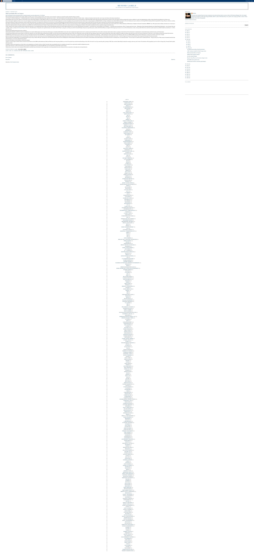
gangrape (127, 435)
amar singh (127, 363)
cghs (127, 391)
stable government (127, 526)
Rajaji (127, 156)
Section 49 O (127, 327)
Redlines (127, 315)
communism (127, 396)
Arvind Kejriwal (127, 141)
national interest (127, 475)
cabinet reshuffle (128, 384)
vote (127, 543)
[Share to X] (23, 49)
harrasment (127, 440)
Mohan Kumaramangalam (128, 267)
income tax (127, 451)
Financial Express (22, 27)
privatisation (127, 488)
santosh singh (127, 512)
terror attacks (127, 531)
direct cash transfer (127, 415)
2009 (188, 70)
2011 (188, 67)
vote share (128, 545)
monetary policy (127, 472)
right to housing (127, 502)
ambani (128, 364)
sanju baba (128, 510)
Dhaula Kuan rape (127, 222)
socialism (127, 187)
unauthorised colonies (127, 537)
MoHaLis (127, 264)
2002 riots (127, 134)
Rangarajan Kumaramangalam (127, 312)
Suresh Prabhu (128, 335)
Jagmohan (127, 246)
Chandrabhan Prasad (127, 207)
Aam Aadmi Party (127, 112)
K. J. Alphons (127, 250)
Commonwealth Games (127, 216)
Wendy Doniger (127, 349)
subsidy (127, 527)
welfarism (127, 548)
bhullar (127, 375)
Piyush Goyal (127, 298)
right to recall (127, 504)
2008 (188, 72)
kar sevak (127, 458)
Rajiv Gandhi (127, 311)
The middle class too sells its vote (193, 59)
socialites (127, 523)
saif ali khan (127, 508)
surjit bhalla (127, 133)
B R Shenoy (127, 200)
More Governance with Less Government (127, 268)
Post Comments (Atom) (15, 62)
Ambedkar (127, 140)
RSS (127, 305)
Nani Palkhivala (127, 279)
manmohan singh (127, 123)
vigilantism (127, 541)
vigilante (127, 539)
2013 (188, 64)
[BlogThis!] (21, 49)
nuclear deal (127, 126)
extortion (127, 426)
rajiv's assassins (127, 495)
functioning (127, 433)
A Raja (127, 137)
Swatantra (128, 108)
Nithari (128, 287)
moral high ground (127, 473)
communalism (127, 395)
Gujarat (127, 152)
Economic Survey (127, 229)
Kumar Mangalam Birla (127, 255)
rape (127, 129)
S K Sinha (127, 319)
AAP (128, 194)
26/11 (127, 191)
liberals (127, 176)
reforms (127, 497)
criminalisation (127, 403)
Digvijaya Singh (127, 148)
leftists (127, 462)
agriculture (127, 359)
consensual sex (127, 400)
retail (127, 501)
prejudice (127, 486)
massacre (127, 468)
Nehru (127, 282)
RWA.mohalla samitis (127, 306)
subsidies (127, 130)
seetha (194, 13)
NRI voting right (127, 276)
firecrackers (127, 428)
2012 (188, 65)
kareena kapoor (127, 459)
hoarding (127, 444)
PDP (127, 291)
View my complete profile (190, 19)
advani (127, 356)
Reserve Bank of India (127, 317)
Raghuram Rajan (127, 308)
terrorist (127, 532)
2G (127, 136)
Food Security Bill (127, 151)
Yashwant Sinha (127, 352)
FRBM (127, 232)
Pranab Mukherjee (128, 300)
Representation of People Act (128, 316)
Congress (127, 144)
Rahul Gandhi (31, 50)
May (188, 44)
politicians (127, 180)
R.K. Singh (127, 302)
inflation (127, 171)
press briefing (127, 487)
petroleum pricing (128, 178)
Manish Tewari (127, 261)
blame (127, 378)
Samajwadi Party (127, 322)
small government (127, 520)
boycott (127, 379)
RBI (127, 304)
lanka (127, 461)
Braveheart (127, 203)
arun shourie (127, 367)
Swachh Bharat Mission (127, 342)
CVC (128, 205)
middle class (127, 125)
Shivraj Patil (127, 331)
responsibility (127, 499)
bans (127, 373)
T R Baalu (127, 345)
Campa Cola (127, 206)
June (188, 42)
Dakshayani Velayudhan (127, 218)
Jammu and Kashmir (127, 247)
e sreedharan (127, 421)
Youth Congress (127, 355)
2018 (188, 36)
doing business (128, 417)
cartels (127, 385)
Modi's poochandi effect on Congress (194, 52)
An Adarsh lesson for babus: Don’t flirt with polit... (196, 49)
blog (127, 160)
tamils (127, 530)
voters (127, 546)
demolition (127, 167)
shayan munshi (127, 519)
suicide (128, 528)
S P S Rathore (127, 159)
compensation (127, 397)
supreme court (127, 132)
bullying (127, 381)
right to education (127, 182)
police (127, 111)
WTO (127, 348)
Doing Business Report (128, 227)
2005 (188, 77)
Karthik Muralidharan (127, 251)
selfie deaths (127, 515)
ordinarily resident (127, 477)
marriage (127, 466)
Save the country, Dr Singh (192, 56)
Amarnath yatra (127, 198)
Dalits (127, 147)
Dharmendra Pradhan (127, 221)
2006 (188, 76)
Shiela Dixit (127, 330)
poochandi (25, 50)
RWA (127, 155)
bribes (127, 119)
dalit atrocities (127, 407)
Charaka (127, 211)
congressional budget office (128, 399)
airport (127, 360)
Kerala (128, 254)
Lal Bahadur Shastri (127, 258)
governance (127, 436)
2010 (188, 69)
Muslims (127, 271)
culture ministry (127, 404)
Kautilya (127, 253)
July (188, 41)
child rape (127, 393)
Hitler (127, 242)
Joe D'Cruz (127, 249)
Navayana (127, 280)
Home (90, 59)
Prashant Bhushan (128, 301)
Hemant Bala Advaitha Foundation (127, 239)
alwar (127, 362)
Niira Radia (127, 283)
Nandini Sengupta (127, 278)
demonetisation (127, 413)
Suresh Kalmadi (127, 334)
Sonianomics (127, 333)
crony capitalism (127, 120)
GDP (128, 235)
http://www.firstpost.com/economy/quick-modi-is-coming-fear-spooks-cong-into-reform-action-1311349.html (25, 15)
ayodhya (127, 370)
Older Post (173, 59)
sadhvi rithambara (127, 505)
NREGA (127, 105)
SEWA (127, 320)
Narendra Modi (17, 50)
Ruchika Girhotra (127, 158)
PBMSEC (128, 290)
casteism (127, 388)
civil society (127, 165)
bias (127, 377)
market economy (127, 465)
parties (128, 479)
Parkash (127, 295)
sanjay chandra (127, 509)
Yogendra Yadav (127, 353)
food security (127, 429)
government (127, 437)
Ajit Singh (127, 196)
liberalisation (127, 174)
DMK (127, 145)
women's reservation (127, 550)
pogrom (127, 480)
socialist (127, 521)
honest (127, 446)
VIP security (127, 346)
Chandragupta (127, 209)
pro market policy (128, 490)
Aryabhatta (127, 199)
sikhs (127, 185)
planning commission (127, 127)
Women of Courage (128, 351)
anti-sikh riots (127, 366)
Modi (127, 265)
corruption (127, 103)
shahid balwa (127, 517)
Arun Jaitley (127, 114)
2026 (188, 30)
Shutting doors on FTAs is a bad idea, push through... (196, 61)
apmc (10, 50)
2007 (188, 74)
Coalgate (127, 214)
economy (127, 424)
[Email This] (20, 49)
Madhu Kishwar (127, 260)
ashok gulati (127, 368)
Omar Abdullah (127, 289)
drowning (127, 418)
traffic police (127, 534)
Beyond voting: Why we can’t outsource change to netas (197, 57)
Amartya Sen (127, 138)
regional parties (127, 498)
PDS (21, 50)
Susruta (127, 341)
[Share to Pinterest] (25, 49)
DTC (128, 217)
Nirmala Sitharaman (127, 286)
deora (127, 414)
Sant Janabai (127, 324)
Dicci (127, 224)
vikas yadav (127, 542)
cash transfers (127, 386)
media (127, 469)
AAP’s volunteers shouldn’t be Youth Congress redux (196, 51)
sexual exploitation (127, 516)
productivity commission (127, 491)
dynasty (127, 419)
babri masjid (127, 371)
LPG (127, 257)
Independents (127, 243)
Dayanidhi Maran (127, 220)
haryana (127, 441)
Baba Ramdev (127, 143)
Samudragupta (128, 323)
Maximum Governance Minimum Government (128, 262)
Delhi (127, 116)
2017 (188, 37)
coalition (127, 166)
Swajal (127, 344)
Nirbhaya (127, 284)
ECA (12, 50)
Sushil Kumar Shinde (127, 338)
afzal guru (127, 357)
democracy (127, 411)
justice (128, 455)
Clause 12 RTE (127, 213)
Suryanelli (128, 337)
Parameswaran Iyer (127, 294)
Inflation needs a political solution (193, 54)
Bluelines (127, 202)
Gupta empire (127, 238)
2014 (188, 39)
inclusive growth (127, 450)
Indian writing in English (127, 244)
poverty (127, 181)
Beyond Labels (127, 5)
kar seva (127, 457)
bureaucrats (127, 382)
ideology (127, 448)
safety (127, 506)
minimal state (127, 470)
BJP (127, 115)
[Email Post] (19, 49)
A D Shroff (127, 192)
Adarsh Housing (127, 195)
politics (127, 481)
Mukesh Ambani (127, 269)
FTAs (127, 233)
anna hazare (127, 104)
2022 (188, 32)
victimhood (127, 538)
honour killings (127, 447)
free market (127, 432)
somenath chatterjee (127, 524)
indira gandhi (127, 122)
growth (127, 170)
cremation (128, 402)
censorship (128, 389)
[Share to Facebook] (24, 49)
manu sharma (127, 464)
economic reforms (127, 422)
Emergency (128, 149)
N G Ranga (127, 272)
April (189, 46)
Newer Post (8, 59)
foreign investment (127, 430)
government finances (127, 439)
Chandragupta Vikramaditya (127, 210)
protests (127, 493)
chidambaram (127, 392)
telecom (127, 188)
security (127, 513)
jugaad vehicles (127, 454)
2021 (188, 34)
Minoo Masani (127, 153)
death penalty (127, 410)
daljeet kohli (127, 408)
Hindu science (127, 240)
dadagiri (127, 406)
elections (127, 425)
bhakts (128, 374)
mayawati (127, 177)
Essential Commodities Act (127, 231)
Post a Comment (9, 57)
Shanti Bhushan (127, 329)
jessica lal (128, 173)
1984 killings (127, 189)
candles (127, 163)
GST (127, 236)
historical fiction (128, 443)
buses (127, 162)
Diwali (127, 225)
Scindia (128, 326)
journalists (127, 452)
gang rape (127, 169)
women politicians (128, 549)
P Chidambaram (127, 107)
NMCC (127, 275)
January (189, 47)
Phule (127, 297)
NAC (128, 273)
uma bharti (127, 535)
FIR (127, 118)
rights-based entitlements (127, 184)
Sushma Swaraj (127, 340)
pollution (127, 483)
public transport (127, 494)
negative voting (127, 476)
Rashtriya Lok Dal (128, 313)
